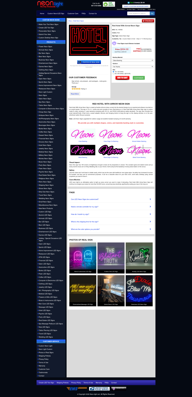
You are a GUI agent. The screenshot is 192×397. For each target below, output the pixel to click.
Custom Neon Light (45, 346)
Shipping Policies (45, 356)
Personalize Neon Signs (47, 31)
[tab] (111, 198)
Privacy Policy (43, 359)
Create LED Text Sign (46, 27)
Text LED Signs (141, 9)
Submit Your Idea (45, 34)
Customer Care (73, 13)
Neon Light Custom (45, 349)
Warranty (42, 366)
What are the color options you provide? (85, 229)
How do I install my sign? (80, 214)
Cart (131, 2)
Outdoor (115, 63)
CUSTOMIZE (138, 78)
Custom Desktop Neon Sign (48, 37)
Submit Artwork (121, 9)
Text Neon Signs (131, 9)
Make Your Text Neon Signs (48, 24)
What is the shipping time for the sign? (84, 221)
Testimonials (43, 372)
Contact (41, 376)
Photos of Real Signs (46, 352)
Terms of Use (43, 362)
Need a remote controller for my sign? (84, 206)
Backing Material (117, 57)
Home (42, 13)
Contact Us (93, 13)
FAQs (84, 13)
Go (152, 13)
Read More (75, 94)
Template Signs (151, 9)
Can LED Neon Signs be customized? (85, 199)
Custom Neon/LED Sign (56, 13)
